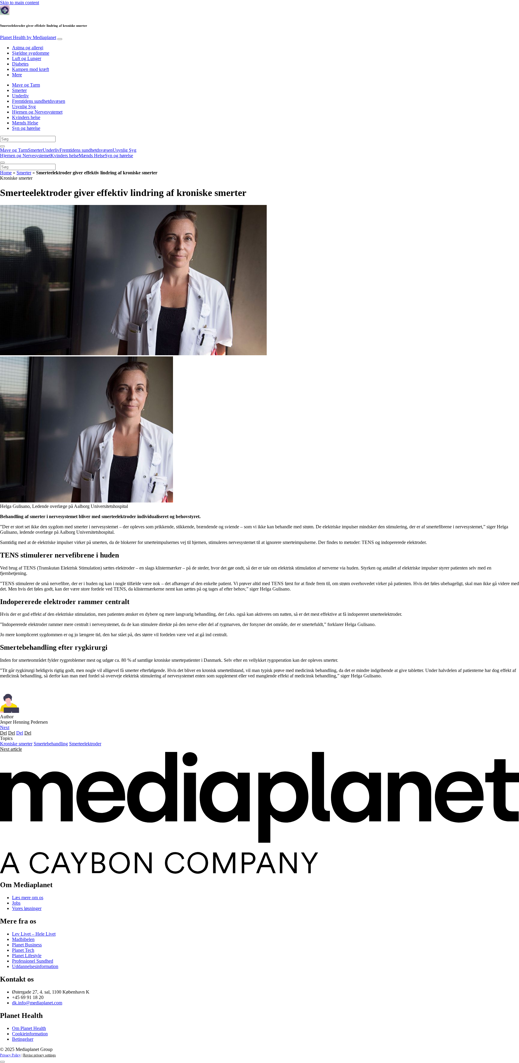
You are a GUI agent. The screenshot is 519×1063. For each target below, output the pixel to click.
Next (4, 727)
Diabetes (20, 63)
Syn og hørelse (26, 128)
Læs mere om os (27, 897)
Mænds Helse (25, 122)
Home (6, 172)
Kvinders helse (26, 117)
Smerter (19, 90)
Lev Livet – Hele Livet (34, 933)
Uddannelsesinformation (35, 966)
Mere (17, 74)
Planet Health (28, 37)
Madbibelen (23, 939)
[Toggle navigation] (59, 39)
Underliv (20, 95)
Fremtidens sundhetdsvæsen (38, 101)
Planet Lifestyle (26, 955)
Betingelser (22, 1039)
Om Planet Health (29, 1028)
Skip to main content (19, 2)
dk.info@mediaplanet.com (37, 1002)
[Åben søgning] (2, 146)
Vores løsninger (26, 908)
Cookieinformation (30, 1033)
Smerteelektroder (85, 743)
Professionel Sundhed (32, 961)
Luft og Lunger (26, 58)
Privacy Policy (10, 1055)
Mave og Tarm (26, 84)
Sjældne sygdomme (30, 53)
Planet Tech (23, 950)
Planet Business (27, 944)
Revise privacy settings (39, 1055)
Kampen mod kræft (30, 69)
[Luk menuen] (2, 162)
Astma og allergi (27, 47)
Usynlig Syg (24, 106)
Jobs (16, 903)
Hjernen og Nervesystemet (37, 112)
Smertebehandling (51, 743)
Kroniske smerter (16, 743)
